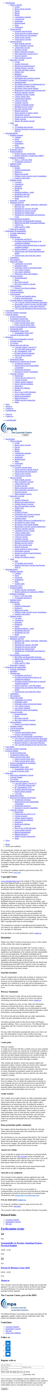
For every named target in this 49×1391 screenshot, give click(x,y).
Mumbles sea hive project (24, 107)
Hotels (17, 190)
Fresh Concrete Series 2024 (20, 321)
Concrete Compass (17, 374)
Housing (18, 390)
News (7, 404)
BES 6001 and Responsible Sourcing (28, 221)
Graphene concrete (21, 103)
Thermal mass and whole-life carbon (28, 255)
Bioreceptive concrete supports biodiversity (30, 90)
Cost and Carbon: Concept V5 (25, 347)
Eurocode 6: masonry (17, 229)
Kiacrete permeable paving (24, 105)
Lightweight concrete (22, 48)
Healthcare (18, 188)
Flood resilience (15, 286)
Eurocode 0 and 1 (16, 149)
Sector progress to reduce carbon (26, 113)
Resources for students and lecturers (23, 361)
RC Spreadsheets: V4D (23, 351)
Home (7, 844)
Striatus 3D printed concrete (25, 121)
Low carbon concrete (22, 270)
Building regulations (17, 158)
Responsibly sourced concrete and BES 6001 (31, 304)
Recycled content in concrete (25, 284)
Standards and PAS (17, 202)
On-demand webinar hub (19, 319)
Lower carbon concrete (23, 394)
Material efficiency (21, 398)
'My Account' (22, 1156)
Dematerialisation (21, 278)
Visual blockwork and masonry (26, 35)
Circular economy (16, 276)
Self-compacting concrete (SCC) (26, 54)
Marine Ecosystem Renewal (25, 66)
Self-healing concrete (22, 115)
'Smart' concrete (20, 119)
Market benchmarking (22, 396)
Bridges (17, 168)
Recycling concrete (21, 282)
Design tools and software (19, 345)
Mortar (17, 15)
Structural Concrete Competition (26, 372)
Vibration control (16, 290)
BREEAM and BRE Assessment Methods (30, 223)
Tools (12, 123)
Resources (9, 337)
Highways (18, 172)
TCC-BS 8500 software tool (25, 349)
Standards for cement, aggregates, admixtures (31, 205)
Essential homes (20, 82)
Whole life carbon (16, 262)
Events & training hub (18, 317)
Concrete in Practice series (19, 335)
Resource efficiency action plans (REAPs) (30, 306)
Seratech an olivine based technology (28, 117)
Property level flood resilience (25, 288)
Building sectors (16, 180)
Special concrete (16, 41)
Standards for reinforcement (25, 213)
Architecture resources (23, 363)
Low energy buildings (22, 272)
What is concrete (16, 5)
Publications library (17, 359)
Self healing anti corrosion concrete (27, 78)
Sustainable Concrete (13, 1222)
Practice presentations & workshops (23, 327)
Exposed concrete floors (23, 31)
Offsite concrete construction (25, 400)
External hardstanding (22, 170)
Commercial (19, 184)
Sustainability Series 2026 (19, 331)
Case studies (9, 310)
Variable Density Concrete (24, 68)
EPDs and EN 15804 (22, 227)
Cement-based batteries (23, 99)
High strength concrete (23, 43)
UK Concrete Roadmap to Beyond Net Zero (31, 308)
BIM (16, 125)
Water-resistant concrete (23, 58)
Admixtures (19, 27)
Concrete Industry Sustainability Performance (26, 300)
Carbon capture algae (22, 96)
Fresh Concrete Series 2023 (24, 323)
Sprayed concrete (21, 56)
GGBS (17, 7)
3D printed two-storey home (25, 86)
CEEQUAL (19, 225)
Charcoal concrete (21, 101)
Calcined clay (19, 19)
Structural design (11, 133)
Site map (8, 1224)
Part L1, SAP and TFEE (23, 160)
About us (8, 406)
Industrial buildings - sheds (24, 192)
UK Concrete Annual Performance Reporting (31, 302)
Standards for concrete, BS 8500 (26, 209)
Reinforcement (20, 23)
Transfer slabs (19, 147)
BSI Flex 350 (19, 207)
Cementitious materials (23, 17)
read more (17, 1206)
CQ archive (14, 343)
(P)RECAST (19, 72)
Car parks (18, 182)
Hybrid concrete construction (25, 154)
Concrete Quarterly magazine (16, 313)
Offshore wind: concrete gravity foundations (30, 176)
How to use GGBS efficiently (25, 392)
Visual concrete (15, 29)
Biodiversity (19, 376)
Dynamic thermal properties (25, 353)
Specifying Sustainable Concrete (21, 339)
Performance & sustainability (15, 231)
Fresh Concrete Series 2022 (24, 325)
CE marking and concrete (24, 127)
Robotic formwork (21, 111)
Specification (10, 3)
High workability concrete (24, 46)
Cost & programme (17, 292)
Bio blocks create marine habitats (26, 88)
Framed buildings (16, 152)
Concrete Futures (16, 341)
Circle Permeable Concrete (24, 80)
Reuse (17, 280)
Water (17, 25)
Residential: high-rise (22, 194)
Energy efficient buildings (24, 384)
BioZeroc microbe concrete (24, 92)
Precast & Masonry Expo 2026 (15, 1268)
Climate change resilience (24, 382)
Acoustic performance (18, 233)
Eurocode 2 (19, 386)
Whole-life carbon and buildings (26, 274)
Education (18, 186)
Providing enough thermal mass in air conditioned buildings (28, 242)
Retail (17, 198)
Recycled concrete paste (23, 109)
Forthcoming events (12, 1228)
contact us (37, 933)
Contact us (9, 408)
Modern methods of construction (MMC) (29, 156)
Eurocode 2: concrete (17, 200)
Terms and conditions (13, 1333)
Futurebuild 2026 (16, 329)
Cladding (18, 137)
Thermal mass (15, 237)
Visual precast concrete (23, 39)
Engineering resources (23, 370)
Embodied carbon (21, 266)
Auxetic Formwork (21, 64)
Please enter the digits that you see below (15, 1372)
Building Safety (16, 164)
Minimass (18, 74)
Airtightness (14, 257)
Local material (15, 294)
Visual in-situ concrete (23, 37)
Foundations (19, 143)
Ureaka (17, 62)
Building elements (16, 135)
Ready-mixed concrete (23, 9)
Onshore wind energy (22, 178)
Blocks (17, 13)
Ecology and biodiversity (24, 298)
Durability (13, 235)
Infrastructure (15, 166)
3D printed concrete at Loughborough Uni (30, 84)
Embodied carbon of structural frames (28, 268)
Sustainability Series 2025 (24, 333)
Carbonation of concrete (23, 264)
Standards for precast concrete (25, 211)
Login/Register (10, 410)
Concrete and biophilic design (25, 296)
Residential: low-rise (22, 196)
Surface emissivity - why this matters (28, 249)
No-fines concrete (21, 50)
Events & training (11, 315)
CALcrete (18, 357)
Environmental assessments (20, 219)
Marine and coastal (21, 174)
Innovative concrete (17, 60)
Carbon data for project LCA (25, 378)
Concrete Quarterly (12, 1220)
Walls (17, 145)
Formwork (18, 141)
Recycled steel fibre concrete (25, 70)
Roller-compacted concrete (24, 52)
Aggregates (19, 21)
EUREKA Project (21, 76)
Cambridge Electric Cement (25, 94)
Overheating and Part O (23, 162)
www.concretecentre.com (10, 881)
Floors (17, 139)
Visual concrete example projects (26, 33)
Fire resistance (15, 260)
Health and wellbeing (22, 388)
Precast (17, 11)
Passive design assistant (23, 355)
